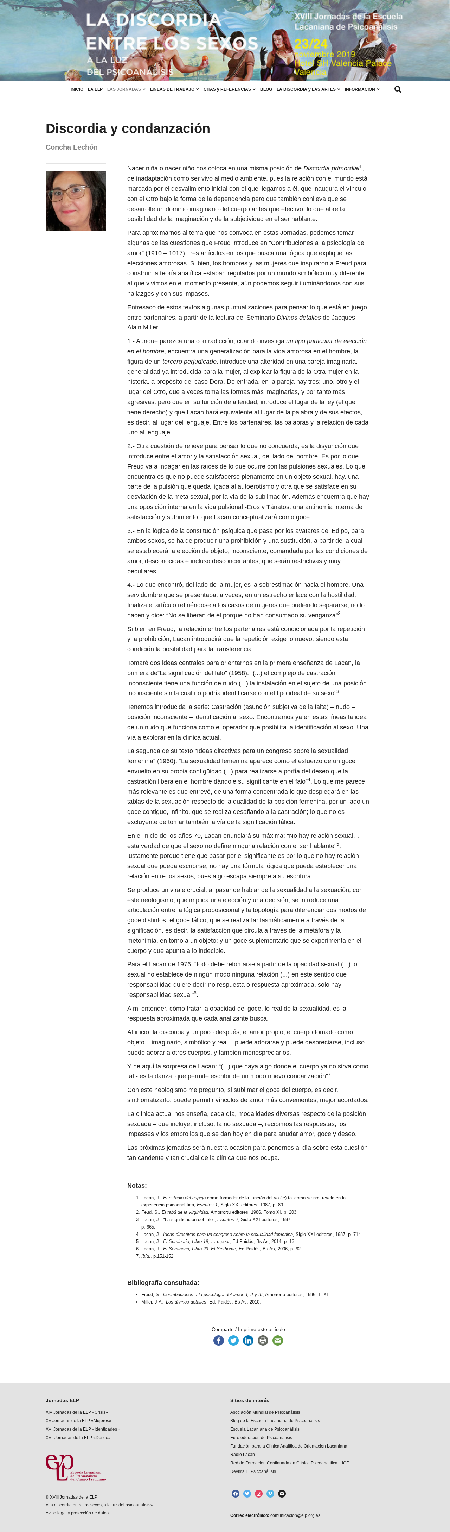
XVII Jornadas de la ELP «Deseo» (78, 1437)
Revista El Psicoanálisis (253, 1471)
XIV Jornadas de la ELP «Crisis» (77, 1412)
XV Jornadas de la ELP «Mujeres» (78, 1420)
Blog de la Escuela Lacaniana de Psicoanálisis (275, 1420)
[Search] (398, 89)
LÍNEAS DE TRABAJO (172, 89)
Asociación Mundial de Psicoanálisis (265, 1412)
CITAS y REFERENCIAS (227, 89)
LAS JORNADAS (124, 89)
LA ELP (95, 89)
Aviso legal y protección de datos (77, 1513)
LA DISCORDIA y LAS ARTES (306, 89)
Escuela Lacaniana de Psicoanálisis (265, 1429)
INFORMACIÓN (360, 89)
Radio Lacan (242, 1454)
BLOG (266, 89)
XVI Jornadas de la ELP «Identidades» (83, 1429)
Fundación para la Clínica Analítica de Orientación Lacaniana (288, 1446)
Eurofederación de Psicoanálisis (261, 1437)
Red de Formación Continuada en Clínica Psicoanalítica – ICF (289, 1463)
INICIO (77, 89)
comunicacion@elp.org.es (294, 1515)
